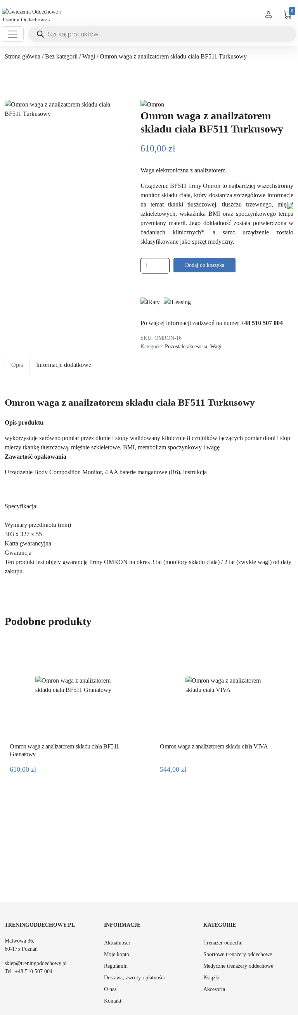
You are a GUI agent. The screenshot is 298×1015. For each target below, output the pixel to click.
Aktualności (117, 943)
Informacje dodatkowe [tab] (63, 364)
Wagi (88, 56)
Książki (211, 978)
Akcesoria (214, 989)
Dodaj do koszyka (204, 265)
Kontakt (112, 1001)
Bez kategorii (61, 56)
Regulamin (116, 966)
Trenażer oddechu (223, 943)
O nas (110, 989)
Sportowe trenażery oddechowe (237, 954)
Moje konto (116, 954)
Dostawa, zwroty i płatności (134, 978)
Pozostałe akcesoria (186, 346)
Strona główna (22, 56)
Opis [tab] (17, 364)
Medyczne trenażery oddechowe (238, 966)
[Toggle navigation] (13, 34)
